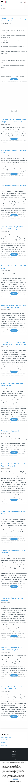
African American (4, 739)
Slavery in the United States (6, 737)
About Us (14, 754)
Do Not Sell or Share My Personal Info (13, 781)
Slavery (2, 740)
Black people (3, 742)
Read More (14, 139)
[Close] (25, 762)
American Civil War (4, 744)
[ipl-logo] (6, 3)
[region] (14, 772)
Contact (14, 756)
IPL (2, 5)
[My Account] (25, 2)
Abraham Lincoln (4, 745)
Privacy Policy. (15, 779)
